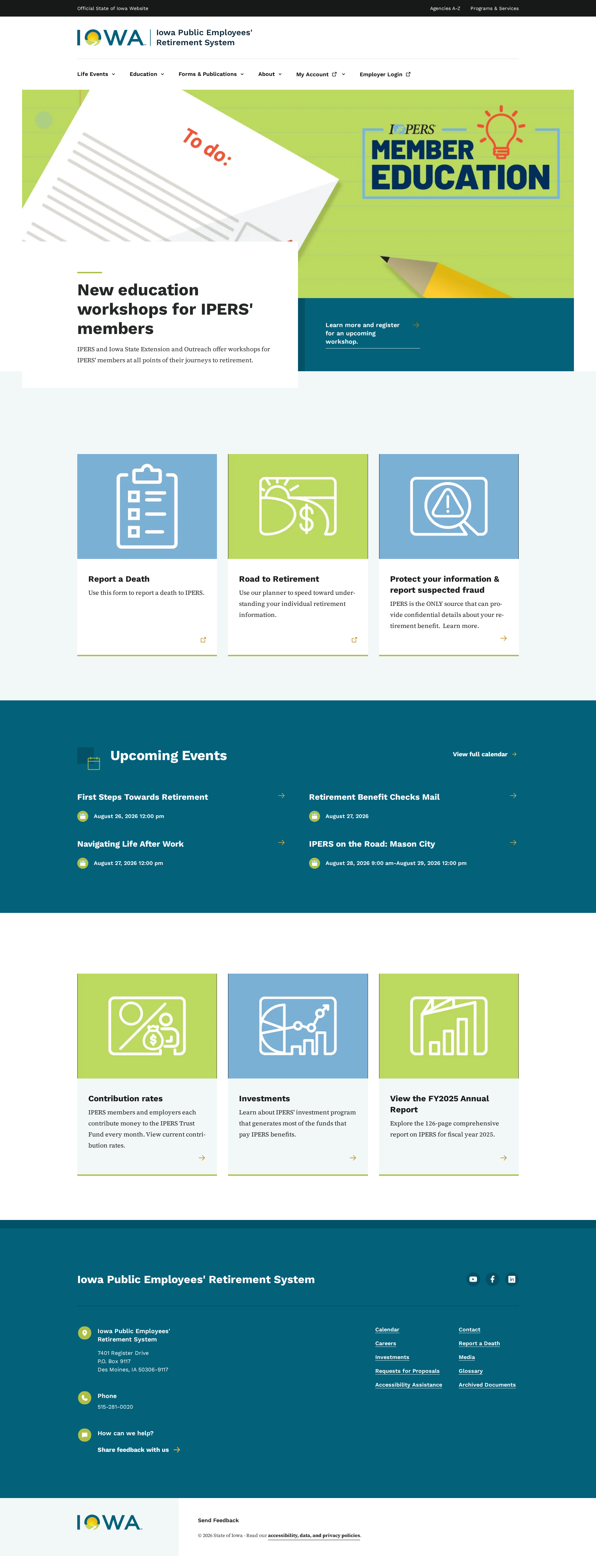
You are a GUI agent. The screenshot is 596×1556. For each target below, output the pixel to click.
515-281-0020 (115, 1407)
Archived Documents (487, 1384)
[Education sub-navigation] (162, 74)
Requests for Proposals (407, 1371)
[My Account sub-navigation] (343, 74)
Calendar (387, 1329)
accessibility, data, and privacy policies (314, 1535)
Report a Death (479, 1343)
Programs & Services (494, 8)
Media (467, 1357)
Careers (385, 1343)
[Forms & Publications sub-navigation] (242, 74)
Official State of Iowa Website (112, 8)
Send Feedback (218, 1520)
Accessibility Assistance (408, 1384)
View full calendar (480, 754)
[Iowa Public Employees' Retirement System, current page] (112, 37)
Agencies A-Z (445, 8)
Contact (469, 1329)
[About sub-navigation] (280, 74)
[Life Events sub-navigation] (113, 74)
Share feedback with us (133, 1449)
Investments (392, 1357)
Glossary (471, 1371)
